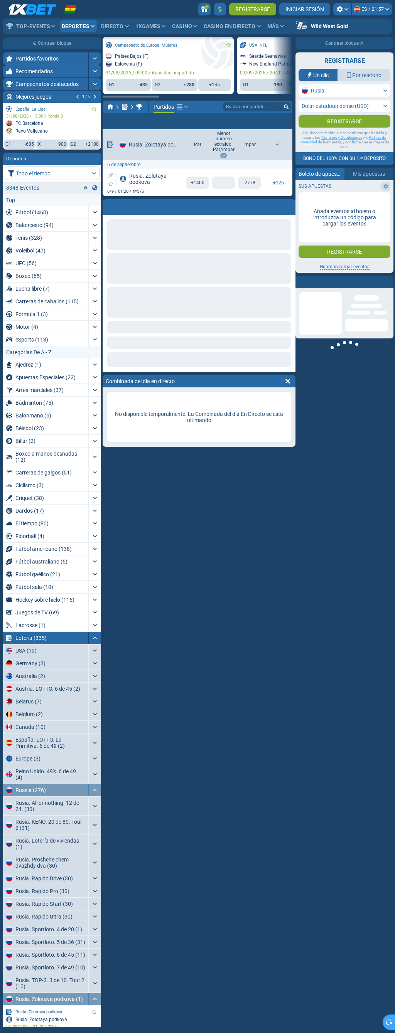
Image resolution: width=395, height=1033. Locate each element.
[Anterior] (77, 97)
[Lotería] (125, 107)
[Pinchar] (110, 175)
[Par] (197, 183)
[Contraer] (94, 638)
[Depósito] (220, 9)
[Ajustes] (342, 9)
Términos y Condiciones (341, 137)
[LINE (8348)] (110, 107)
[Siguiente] (95, 97)
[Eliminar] (287, 381)
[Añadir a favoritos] (94, 109)
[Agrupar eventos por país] (95, 187)
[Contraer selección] (85, 187)
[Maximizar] (94, 58)
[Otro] (182, 106)
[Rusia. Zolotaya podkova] (139, 107)
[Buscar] (286, 106)
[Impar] (249, 183)
